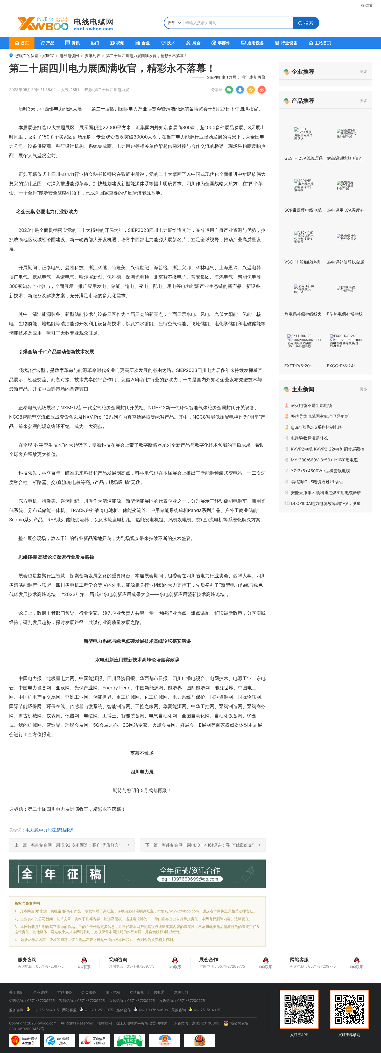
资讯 (72, 42)
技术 (168, 42)
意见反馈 (181, 992)
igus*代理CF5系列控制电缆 (313, 427)
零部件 (220, 42)
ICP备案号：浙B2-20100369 (196, 1023)
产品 (47, 42)
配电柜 (231, 417)
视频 (117, 42)
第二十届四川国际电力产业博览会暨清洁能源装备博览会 (149, 109)
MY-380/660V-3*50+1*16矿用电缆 (321, 459)
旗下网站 (112, 992)
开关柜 (137, 407)
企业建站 (40, 992)
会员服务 (88, 992)
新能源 (207, 473)
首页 (22, 42)
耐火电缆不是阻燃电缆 (308, 405)
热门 (95, 42)
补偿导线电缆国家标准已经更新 (317, 416)
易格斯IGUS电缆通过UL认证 (314, 481)
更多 (363, 71)
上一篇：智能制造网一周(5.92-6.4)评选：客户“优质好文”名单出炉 (72, 847)
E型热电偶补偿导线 (345, 313)
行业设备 (286, 42)
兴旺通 (159, 992)
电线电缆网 (69, 55)
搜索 (305, 23)
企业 (142, 42)
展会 (193, 42)
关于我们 (16, 992)
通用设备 (252, 42)
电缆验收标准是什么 (306, 438)
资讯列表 (92, 55)
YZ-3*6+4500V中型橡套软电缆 (317, 470)
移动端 (366, 5)
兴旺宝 (48, 55)
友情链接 (137, 992)
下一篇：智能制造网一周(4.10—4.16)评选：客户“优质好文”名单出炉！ (202, 847)
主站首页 (319, 42)
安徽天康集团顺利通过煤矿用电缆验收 (323, 492)
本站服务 (64, 992)
